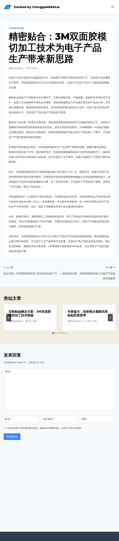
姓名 (8, 419)
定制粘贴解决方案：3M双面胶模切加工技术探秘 (30, 313)
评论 (8, 371)
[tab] (53, 333)
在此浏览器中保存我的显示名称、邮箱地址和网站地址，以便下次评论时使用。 (45, 428)
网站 (84, 419)
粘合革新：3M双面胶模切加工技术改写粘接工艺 (30, 270)
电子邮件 (49, 419)
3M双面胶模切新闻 (16, 28)
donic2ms (17, 68)
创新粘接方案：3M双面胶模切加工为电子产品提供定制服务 (88, 273)
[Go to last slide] (8, 317)
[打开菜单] (112, 6)
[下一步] (110, 317)
